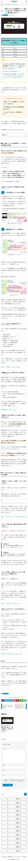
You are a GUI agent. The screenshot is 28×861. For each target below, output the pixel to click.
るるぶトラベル (18, 75)
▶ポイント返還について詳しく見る (10, 603)
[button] (26, 1)
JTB (8, 77)
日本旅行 (14, 77)
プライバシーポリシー (17, 856)
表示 (6, 135)
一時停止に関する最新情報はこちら (12, 71)
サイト (4, 775)
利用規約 (24, 856)
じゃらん (19, 74)
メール (4, 770)
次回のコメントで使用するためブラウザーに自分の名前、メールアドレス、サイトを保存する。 (14, 780)
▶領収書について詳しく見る (8, 409)
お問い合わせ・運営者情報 (7, 856)
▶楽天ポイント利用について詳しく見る (11, 654)
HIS (10, 77)
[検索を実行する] (25, 794)
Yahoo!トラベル (10, 75)
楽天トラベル (5, 15)
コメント (4, 748)
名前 (4, 765)
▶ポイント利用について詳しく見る (10, 367)
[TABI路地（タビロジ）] (14, 1)
